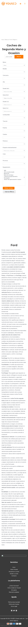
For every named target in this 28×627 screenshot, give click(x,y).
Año (4, 82)
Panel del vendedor (14, 592)
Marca (4, 62)
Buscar (19, 56)
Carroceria (5, 75)
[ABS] (13, 170)
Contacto (14, 576)
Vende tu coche (14, 573)
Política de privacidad (14, 602)
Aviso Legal (14, 606)
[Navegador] (13, 178)
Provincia (5, 160)
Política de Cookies (14, 604)
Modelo (5, 69)
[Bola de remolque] (13, 175)
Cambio (5, 134)
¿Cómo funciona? (14, 585)
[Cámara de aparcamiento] (13, 176)
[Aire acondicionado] (13, 172)
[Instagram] (16, 610)
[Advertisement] (14, 22)
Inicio (3, 39)
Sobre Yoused (14, 569)
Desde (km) (6, 88)
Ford (11, 39)
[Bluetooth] (13, 173)
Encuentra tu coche (14, 571)
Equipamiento (6, 167)
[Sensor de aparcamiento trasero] (13, 179)
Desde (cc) (6, 101)
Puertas (5, 128)
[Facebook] (11, 610)
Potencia (5, 141)
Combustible (6, 114)
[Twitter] (14, 610)
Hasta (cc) (5, 108)
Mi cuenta (14, 590)
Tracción (5, 121)
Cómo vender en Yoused (14, 588)
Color (4, 154)
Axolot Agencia (14, 620)
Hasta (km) (6, 95)
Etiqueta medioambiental (9, 147)
